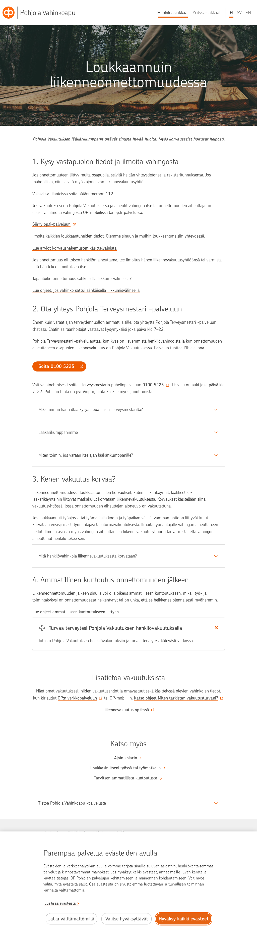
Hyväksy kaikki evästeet (184, 919)
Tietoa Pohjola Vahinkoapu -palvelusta (72, 803)
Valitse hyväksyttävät (126, 919)
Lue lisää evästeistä (60, 903)
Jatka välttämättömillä (71, 919)
